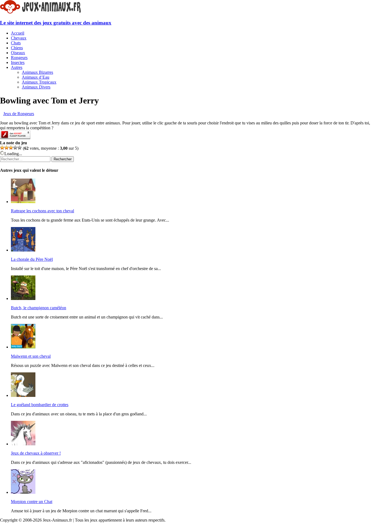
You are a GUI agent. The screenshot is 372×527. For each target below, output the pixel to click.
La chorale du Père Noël (32, 259)
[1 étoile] (2, 147)
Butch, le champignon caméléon (38, 307)
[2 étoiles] (6, 147)
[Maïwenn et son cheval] (23, 347)
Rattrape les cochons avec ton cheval (42, 211)
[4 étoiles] (15, 147)
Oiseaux (18, 52)
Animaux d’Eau (35, 77)
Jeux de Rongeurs (18, 113)
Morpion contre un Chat (31, 501)
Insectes (18, 62)
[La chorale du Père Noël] (23, 250)
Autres (16, 67)
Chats (16, 43)
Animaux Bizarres (37, 72)
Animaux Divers (36, 87)
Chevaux (18, 38)
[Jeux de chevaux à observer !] (23, 444)
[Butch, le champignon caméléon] (23, 298)
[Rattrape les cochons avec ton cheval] (23, 201)
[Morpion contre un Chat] (23, 492)
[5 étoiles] (19, 147)
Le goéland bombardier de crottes (39, 404)
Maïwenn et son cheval (31, 356)
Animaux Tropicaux (39, 82)
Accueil (17, 33)
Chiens (17, 47)
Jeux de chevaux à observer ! (36, 453)
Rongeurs (19, 57)
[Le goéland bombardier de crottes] (23, 395)
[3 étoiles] (11, 147)
